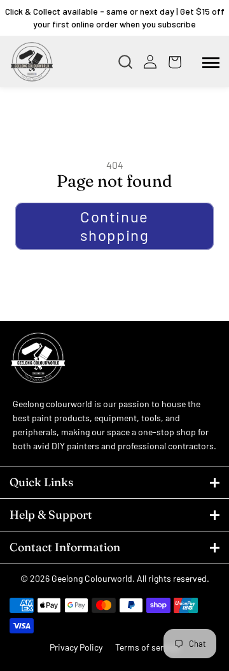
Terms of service (147, 647)
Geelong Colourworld (92, 578)
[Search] (128, 62)
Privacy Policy (76, 647)
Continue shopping (114, 225)
